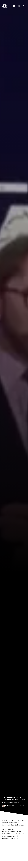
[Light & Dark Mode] (14, 6)
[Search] (19, 6)
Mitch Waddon (9, 805)
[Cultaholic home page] (7, 6)
